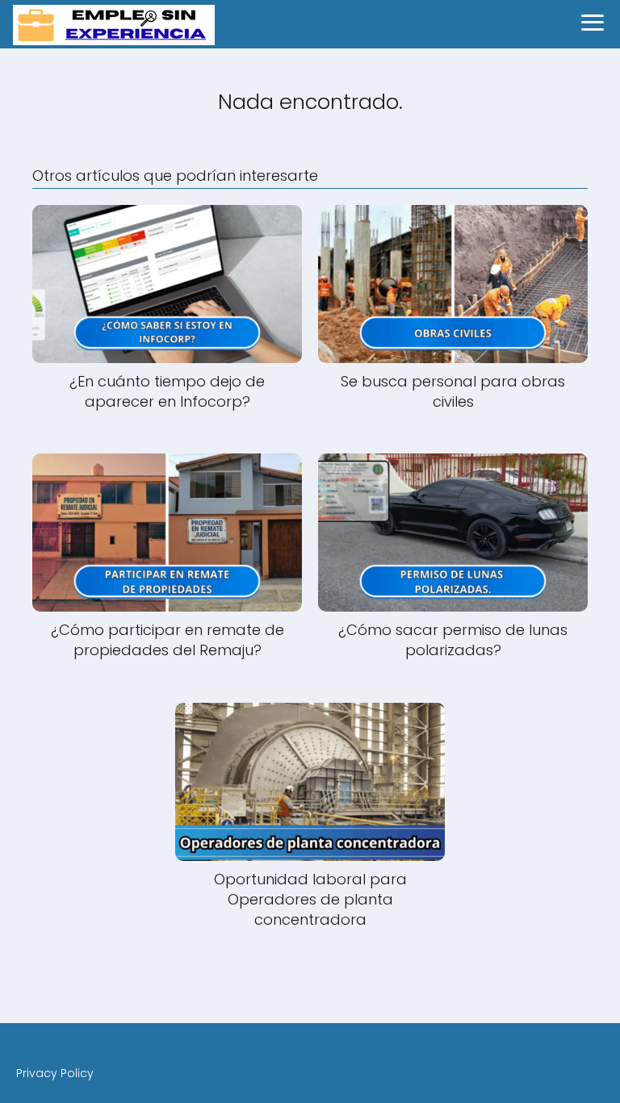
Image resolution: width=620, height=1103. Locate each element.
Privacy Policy (55, 1073)
